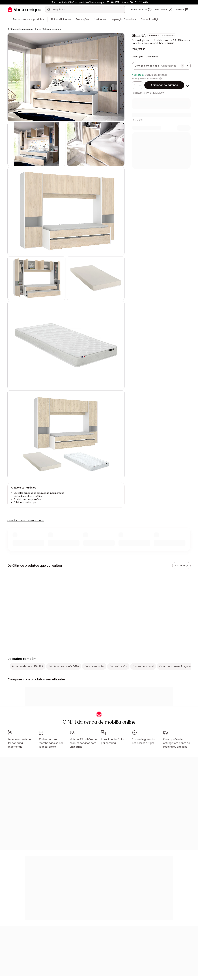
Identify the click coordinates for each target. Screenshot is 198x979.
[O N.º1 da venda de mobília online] (24, 9)
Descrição (137, 56)
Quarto (14, 29)
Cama (38, 29)
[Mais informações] (160, 78)
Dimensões (152, 56)
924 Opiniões (168, 35)
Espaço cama (26, 29)
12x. (159, 92)
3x (151, 92)
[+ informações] (162, 93)
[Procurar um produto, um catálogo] (48, 9)
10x (154, 92)
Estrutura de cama (52, 29)
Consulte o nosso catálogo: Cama (25, 520)
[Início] (8, 29)
